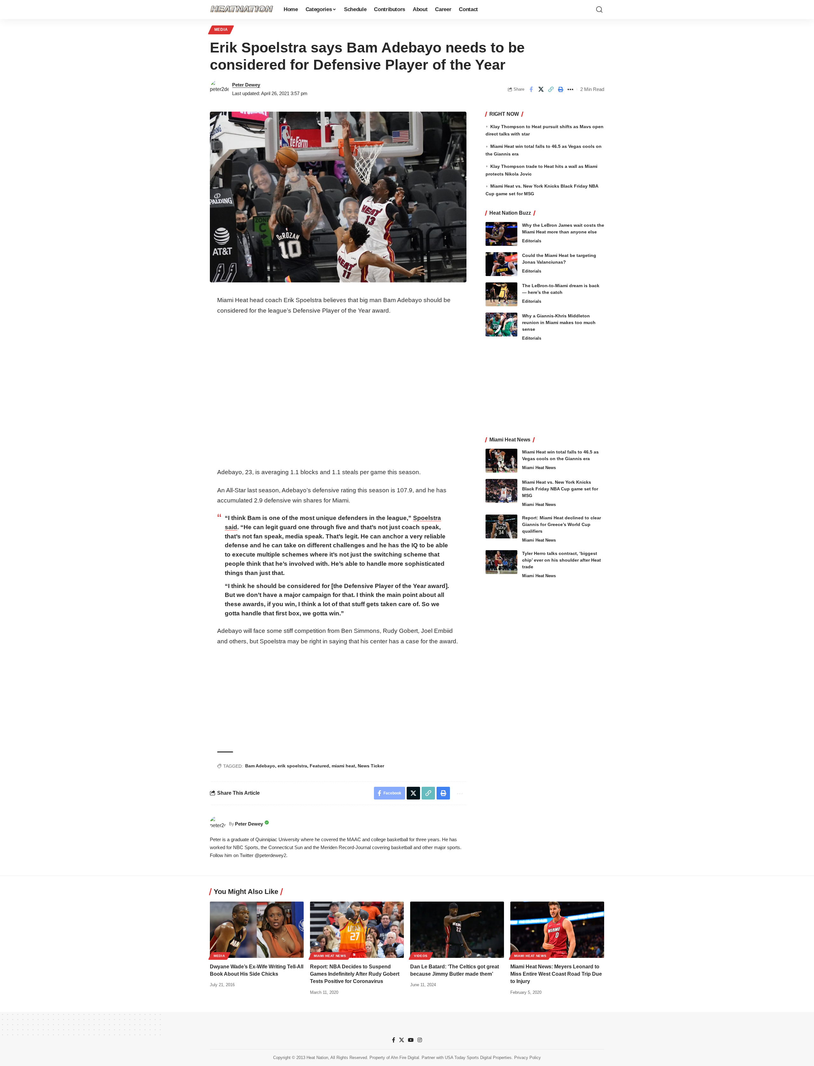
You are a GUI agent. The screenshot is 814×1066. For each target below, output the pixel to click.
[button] (599, 9)
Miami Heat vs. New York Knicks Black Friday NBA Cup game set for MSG (560, 489)
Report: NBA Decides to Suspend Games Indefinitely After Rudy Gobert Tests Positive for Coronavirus (354, 974)
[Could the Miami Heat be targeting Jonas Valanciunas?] (501, 264)
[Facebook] (393, 1040)
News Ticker (371, 765)
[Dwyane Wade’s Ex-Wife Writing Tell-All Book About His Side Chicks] (257, 930)
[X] (401, 1040)
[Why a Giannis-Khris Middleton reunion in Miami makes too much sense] (501, 324)
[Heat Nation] (241, 9)
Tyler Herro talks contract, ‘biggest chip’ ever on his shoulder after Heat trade (561, 560)
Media (221, 29)
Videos (421, 956)
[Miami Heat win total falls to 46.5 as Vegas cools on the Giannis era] (501, 461)
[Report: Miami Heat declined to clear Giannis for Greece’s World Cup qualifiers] (501, 526)
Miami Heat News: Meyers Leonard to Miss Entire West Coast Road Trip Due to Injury (556, 974)
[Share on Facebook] (531, 89)
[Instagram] (420, 1040)
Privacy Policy (527, 1057)
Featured (319, 765)
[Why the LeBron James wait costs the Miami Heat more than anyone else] (501, 234)
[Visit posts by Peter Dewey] (219, 89)
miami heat (343, 765)
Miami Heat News (539, 467)
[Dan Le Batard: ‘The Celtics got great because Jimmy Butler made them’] (457, 930)
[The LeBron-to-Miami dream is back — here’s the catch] (501, 294)
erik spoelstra (292, 765)
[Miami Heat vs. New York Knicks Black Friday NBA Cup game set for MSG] (501, 491)
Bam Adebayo (260, 765)
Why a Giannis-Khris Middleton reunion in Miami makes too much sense (559, 322)
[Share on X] (540, 89)
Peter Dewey (246, 84)
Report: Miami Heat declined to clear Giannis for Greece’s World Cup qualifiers (561, 524)
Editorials (531, 241)
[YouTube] (410, 1040)
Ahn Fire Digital (405, 1057)
